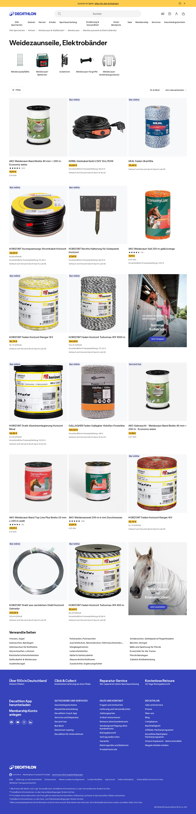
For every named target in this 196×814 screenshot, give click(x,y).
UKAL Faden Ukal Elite (140, 161)
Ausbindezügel (17, 663)
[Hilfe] (169, 13)
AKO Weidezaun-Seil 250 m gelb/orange (151, 248)
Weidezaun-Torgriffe (87, 71)
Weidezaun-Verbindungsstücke (109, 73)
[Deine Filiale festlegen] (162, 13)
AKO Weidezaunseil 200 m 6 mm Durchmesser (95, 517)
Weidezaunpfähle (20, 71)
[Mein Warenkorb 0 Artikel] (183, 13)
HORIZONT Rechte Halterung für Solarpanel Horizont (94, 250)
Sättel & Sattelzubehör (81, 655)
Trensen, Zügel (17, 638)
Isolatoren (64, 71)
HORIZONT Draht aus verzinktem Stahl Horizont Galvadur (36, 607)
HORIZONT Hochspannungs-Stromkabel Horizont (37, 248)
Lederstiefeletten (79, 651)
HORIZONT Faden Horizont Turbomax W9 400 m (96, 605)
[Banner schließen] (184, 3)
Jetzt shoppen (157, 339)
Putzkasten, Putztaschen (83, 638)
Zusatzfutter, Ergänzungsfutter (86, 663)
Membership (141, 22)
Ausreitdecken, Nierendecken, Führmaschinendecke (97, 643)
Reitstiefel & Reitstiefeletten (24, 655)
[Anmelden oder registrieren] (176, 13)
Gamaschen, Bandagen (21, 643)
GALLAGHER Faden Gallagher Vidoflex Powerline (97, 425)
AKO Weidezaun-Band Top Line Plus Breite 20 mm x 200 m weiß (37, 519)
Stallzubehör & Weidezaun (23, 659)
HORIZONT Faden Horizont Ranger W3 (31, 337)
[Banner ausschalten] (180, 3)
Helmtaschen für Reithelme (23, 647)
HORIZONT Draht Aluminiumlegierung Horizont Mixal (36, 427)
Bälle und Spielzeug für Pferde (145, 647)
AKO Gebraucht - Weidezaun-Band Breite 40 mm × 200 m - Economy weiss (157, 427)
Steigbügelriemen (79, 647)
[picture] (38, 127)
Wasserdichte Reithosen (82, 659)
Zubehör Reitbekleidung (142, 659)
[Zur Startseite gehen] (22, 14)
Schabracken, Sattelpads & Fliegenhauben (152, 638)
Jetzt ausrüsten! (157, 607)
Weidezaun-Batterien (42, 73)
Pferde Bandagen (139, 655)
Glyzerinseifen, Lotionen (21, 651)
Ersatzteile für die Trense (143, 651)
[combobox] (176, 90)
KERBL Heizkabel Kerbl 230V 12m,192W (91, 161)
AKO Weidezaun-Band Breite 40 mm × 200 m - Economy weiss (35, 163)
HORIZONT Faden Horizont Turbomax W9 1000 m (97, 337)
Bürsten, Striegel (138, 643)
